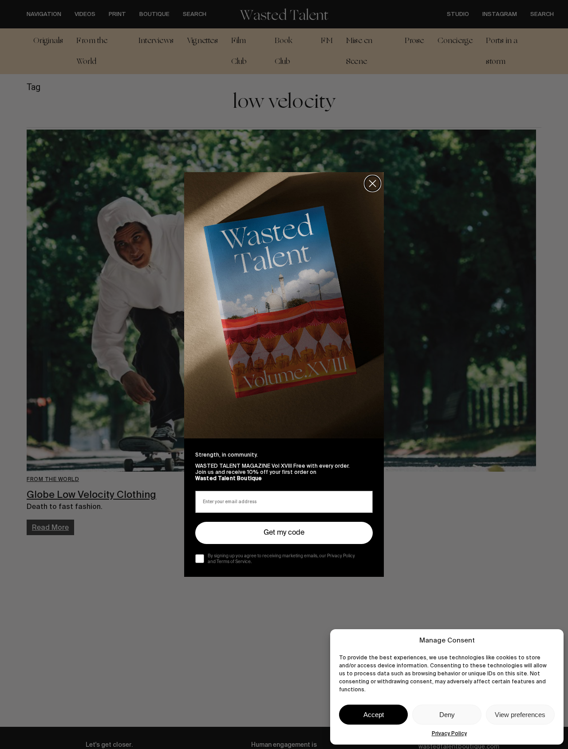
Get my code (284, 532)
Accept (373, 714)
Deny (447, 714)
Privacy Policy (449, 733)
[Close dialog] (372, 183)
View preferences (520, 714)
